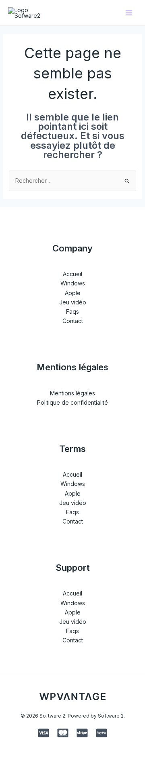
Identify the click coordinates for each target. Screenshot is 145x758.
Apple (73, 292)
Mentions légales (72, 393)
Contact (72, 320)
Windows (72, 283)
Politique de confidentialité (72, 402)
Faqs (72, 311)
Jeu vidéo (72, 302)
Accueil (72, 273)
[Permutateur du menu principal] (128, 12)
